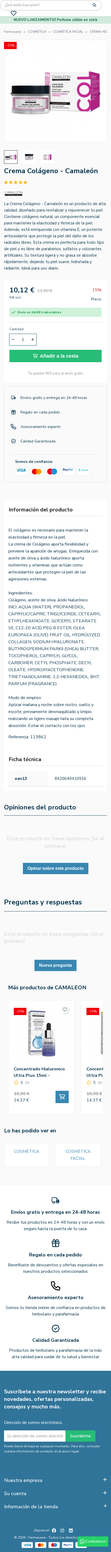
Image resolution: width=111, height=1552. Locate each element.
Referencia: (18, 737)
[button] (11, 157)
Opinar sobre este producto (55, 868)
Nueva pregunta (55, 965)
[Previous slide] (12, 93)
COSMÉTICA (26, 1151)
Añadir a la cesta (59, 356)
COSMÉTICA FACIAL (78, 1154)
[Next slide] (99, 93)
